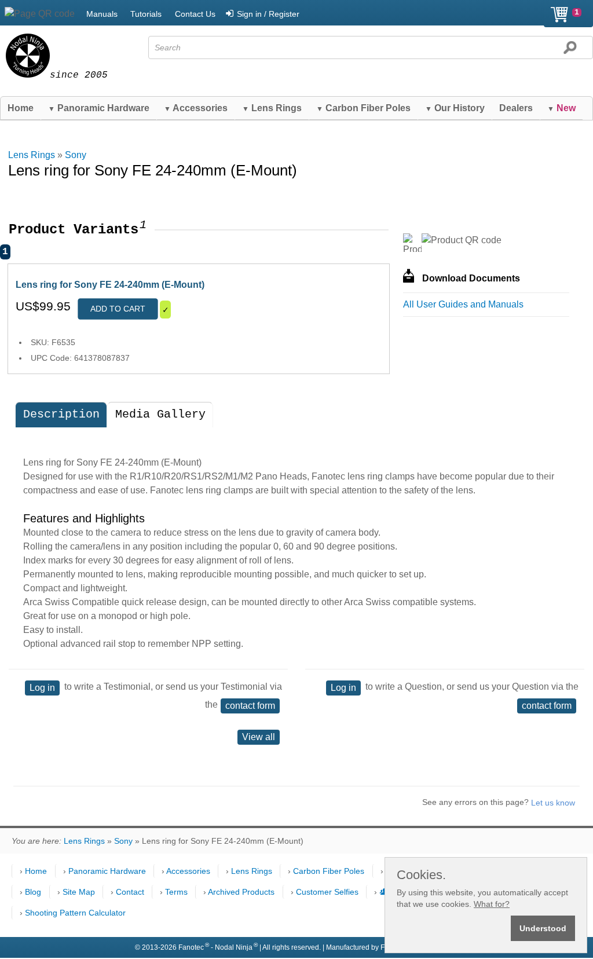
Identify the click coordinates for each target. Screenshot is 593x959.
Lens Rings (272, 108)
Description (61, 414)
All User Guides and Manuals (463, 304)
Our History (455, 108)
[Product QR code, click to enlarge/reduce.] (462, 240)
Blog (33, 891)
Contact (130, 891)
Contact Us (195, 14)
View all (258, 737)
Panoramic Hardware (98, 108)
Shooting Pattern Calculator (75, 912)
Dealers (516, 108)
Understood (542, 928)
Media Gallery (160, 414)
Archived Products (241, 891)
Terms (176, 891)
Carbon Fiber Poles (363, 108)
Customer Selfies (327, 891)
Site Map (79, 891)
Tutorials (146, 14)
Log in (42, 688)
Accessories (196, 108)
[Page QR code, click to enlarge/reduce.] (40, 14)
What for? (492, 904)
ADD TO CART (117, 308)
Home (21, 108)
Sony (75, 155)
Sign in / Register (268, 14)
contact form (250, 706)
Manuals (102, 14)
